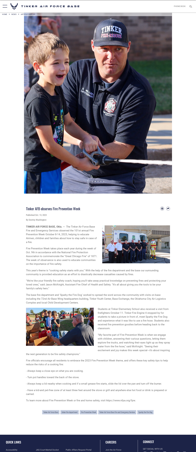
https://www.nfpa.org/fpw (120, 400)
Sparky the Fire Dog (145, 412)
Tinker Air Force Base (50, 412)
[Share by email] (168, 208)
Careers (110, 442)
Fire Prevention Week (88, 412)
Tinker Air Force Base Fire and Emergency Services (117, 412)
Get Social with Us (153, 449)
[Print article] (162, 208)
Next (164, 103)
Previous (31, 103)
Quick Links (13, 442)
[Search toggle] (191, 6)
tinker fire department (70, 412)
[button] (4, 6)
